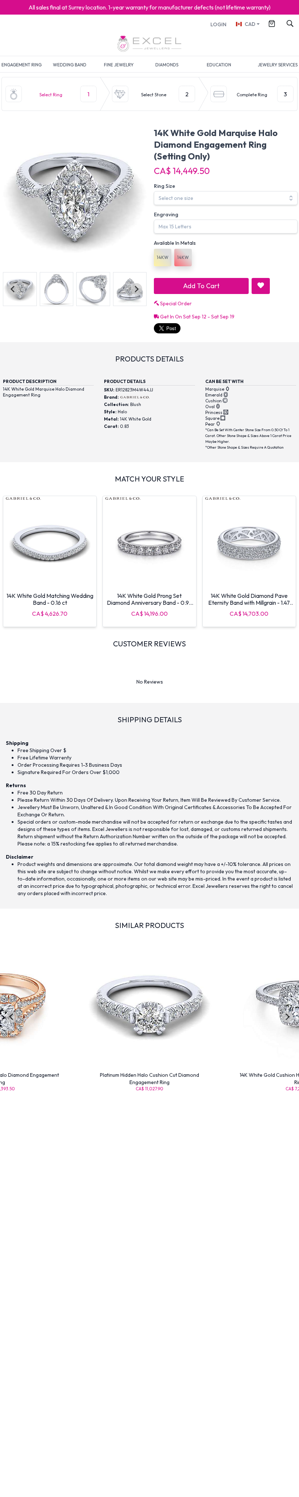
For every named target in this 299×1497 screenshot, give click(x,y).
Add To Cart (201, 286)
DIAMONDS (166, 64)
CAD (250, 24)
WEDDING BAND (69, 64)
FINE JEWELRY (118, 64)
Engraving (166, 214)
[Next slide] (136, 289)
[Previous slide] (13, 289)
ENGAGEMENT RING (21, 64)
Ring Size (164, 186)
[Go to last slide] (12, 1017)
